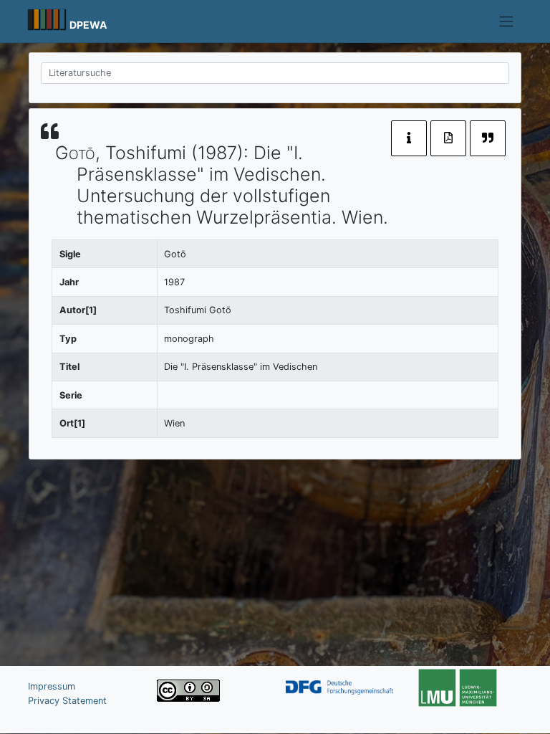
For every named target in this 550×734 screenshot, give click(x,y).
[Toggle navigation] (506, 21)
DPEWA (88, 25)
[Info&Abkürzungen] (409, 138)
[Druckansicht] (448, 138)
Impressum (51, 686)
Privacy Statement (67, 700)
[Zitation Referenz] (488, 138)
